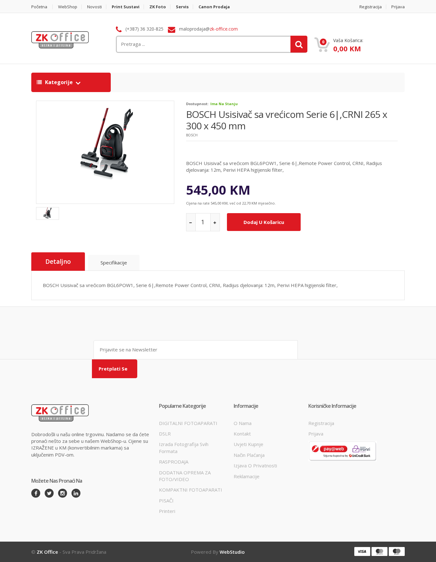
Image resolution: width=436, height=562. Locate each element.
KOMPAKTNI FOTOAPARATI (190, 489)
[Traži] (298, 44)
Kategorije (59, 82)
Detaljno (58, 261)
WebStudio (232, 552)
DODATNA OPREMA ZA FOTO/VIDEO (185, 475)
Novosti (94, 6)
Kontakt (242, 433)
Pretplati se (113, 368)
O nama (243, 423)
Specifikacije (114, 262)
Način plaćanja (249, 455)
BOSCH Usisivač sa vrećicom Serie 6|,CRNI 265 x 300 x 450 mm (286, 120)
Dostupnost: (197, 103)
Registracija (370, 6)
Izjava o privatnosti (255, 465)
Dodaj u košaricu (264, 222)
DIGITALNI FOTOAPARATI (188, 423)
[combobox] (178, 44)
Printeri (167, 511)
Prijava (398, 6)
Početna (39, 6)
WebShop (67, 6)
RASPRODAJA (173, 461)
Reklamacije (246, 476)
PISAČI (166, 500)
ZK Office (47, 552)
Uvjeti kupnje (248, 444)
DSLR (165, 433)
